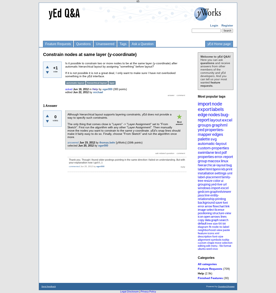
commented (74, 166)
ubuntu (202, 248)
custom (202, 242)
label (201, 169)
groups (204, 125)
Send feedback (48, 286)
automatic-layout (212, 143)
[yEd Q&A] (135, 20)
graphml (220, 125)
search (223, 220)
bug (229, 165)
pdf (224, 153)
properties (206, 157)
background (206, 202)
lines (224, 216)
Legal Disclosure (129, 291)
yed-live (216, 184)
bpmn (217, 169)
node (217, 103)
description (205, 236)
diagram (203, 226)
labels (218, 109)
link (227, 206)
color (216, 180)
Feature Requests (58, 44)
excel (227, 120)
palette (204, 139)
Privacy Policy (148, 291)
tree (209, 223)
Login (214, 25)
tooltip (225, 239)
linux (224, 161)
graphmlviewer (220, 191)
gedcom (203, 191)
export (204, 109)
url (225, 184)
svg (214, 139)
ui (222, 180)
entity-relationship (208, 197)
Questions (83, 44)
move (218, 242)
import (204, 103)
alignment (204, 239)
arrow (208, 206)
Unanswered (105, 44)
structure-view (221, 213)
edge (203, 114)
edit (208, 245)
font (225, 202)
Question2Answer (226, 286)
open (207, 216)
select (210, 209)
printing (220, 199)
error (201, 206)
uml (229, 173)
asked (68, 89)
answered (73, 142)
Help (201, 273)
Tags (123, 44)
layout (215, 120)
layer (112, 83)
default (202, 223)
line (207, 195)
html (208, 169)
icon (200, 216)
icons (211, 233)
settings (220, 173)
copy (201, 220)
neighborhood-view (210, 230)
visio (215, 248)
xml (217, 233)
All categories (207, 264)
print (229, 169)
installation (206, 173)
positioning (205, 213)
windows (204, 188)
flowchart (219, 206)
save (218, 202)
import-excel (220, 188)
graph (215, 220)
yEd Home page (219, 44)
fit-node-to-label (219, 226)
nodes (214, 114)
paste (226, 230)
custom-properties (213, 148)
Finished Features (210, 278)
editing (201, 245)
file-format (225, 245)
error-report (224, 157)
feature (202, 233)
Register (227, 25)
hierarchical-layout (212, 165)
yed (201, 130)
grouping (204, 184)
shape (210, 242)
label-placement (209, 177)
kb (223, 169)
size (215, 223)
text (218, 152)
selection (227, 242)
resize (208, 180)
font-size (217, 236)
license (219, 209)
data (208, 220)
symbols (216, 239)
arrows (215, 216)
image (202, 209)
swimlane (206, 152)
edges (217, 134)
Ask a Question (143, 44)
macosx (214, 161)
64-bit (222, 223)
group (202, 161)
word (209, 248)
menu (214, 245)
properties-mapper (211, 132)
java (201, 195)
